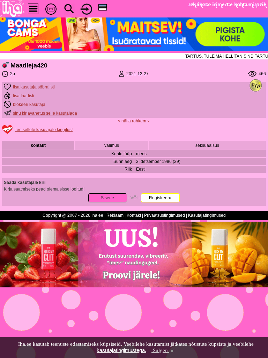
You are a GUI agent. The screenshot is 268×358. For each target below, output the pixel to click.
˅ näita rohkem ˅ (134, 121)
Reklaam (115, 215)
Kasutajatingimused (207, 215)
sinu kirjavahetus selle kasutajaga (45, 113)
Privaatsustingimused (164, 215)
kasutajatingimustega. (121, 350)
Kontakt (134, 215)
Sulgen (160, 350)
